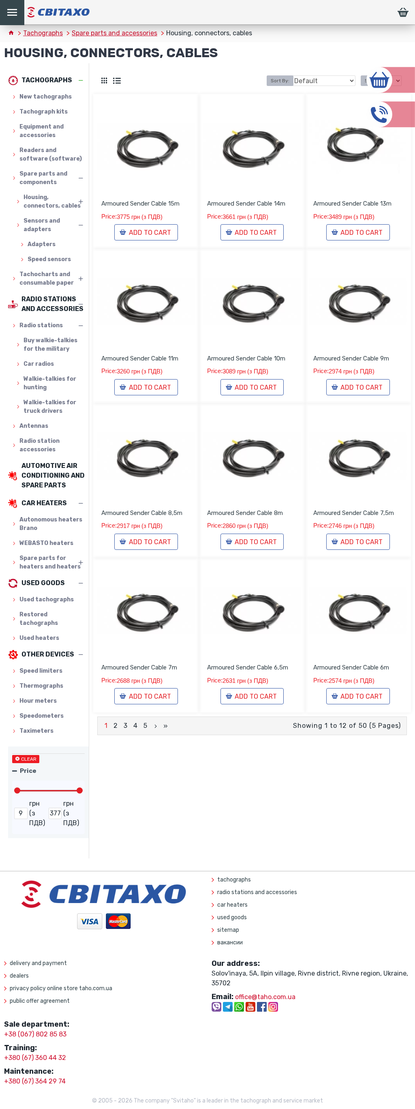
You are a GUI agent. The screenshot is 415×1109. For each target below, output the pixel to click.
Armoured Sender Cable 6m (351, 667)
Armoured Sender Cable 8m (245, 513)
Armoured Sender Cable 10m (246, 358)
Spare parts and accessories (114, 33)
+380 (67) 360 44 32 (35, 1058)
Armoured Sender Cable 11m (139, 358)
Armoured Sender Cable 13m (352, 203)
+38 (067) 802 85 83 (35, 1034)
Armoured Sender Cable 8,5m (141, 513)
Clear (28, 759)
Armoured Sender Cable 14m (246, 203)
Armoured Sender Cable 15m (140, 203)
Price (28, 770)
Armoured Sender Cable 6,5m (247, 667)
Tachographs (43, 33)
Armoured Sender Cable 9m (351, 358)
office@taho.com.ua (265, 997)
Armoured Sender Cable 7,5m (353, 513)
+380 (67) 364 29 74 (35, 1081)
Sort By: (280, 81)
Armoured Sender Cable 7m (139, 667)
